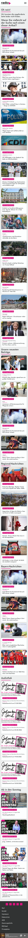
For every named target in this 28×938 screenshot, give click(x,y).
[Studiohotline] (21, 904)
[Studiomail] (17, 904)
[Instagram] (14, 904)
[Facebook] (10, 904)
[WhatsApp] (7, 904)
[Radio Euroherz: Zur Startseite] (12, 3)
